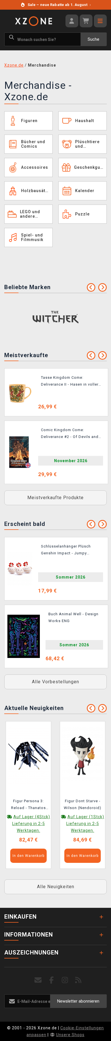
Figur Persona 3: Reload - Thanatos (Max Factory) (28, 805)
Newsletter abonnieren (78, 1001)
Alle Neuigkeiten (55, 886)
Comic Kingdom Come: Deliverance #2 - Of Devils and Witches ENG (69, 434)
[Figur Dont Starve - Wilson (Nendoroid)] (82, 755)
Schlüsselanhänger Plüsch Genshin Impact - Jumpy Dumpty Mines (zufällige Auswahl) (66, 550)
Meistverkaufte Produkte (55, 497)
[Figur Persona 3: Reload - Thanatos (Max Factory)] (28, 755)
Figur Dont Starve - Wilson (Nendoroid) (82, 804)
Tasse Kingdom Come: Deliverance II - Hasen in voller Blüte (69, 381)
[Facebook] (51, 980)
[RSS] (78, 980)
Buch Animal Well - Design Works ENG (73, 617)
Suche (93, 39)
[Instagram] (65, 980)
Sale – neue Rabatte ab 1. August (59, 5)
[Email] (38, 980)
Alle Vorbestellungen (55, 681)
